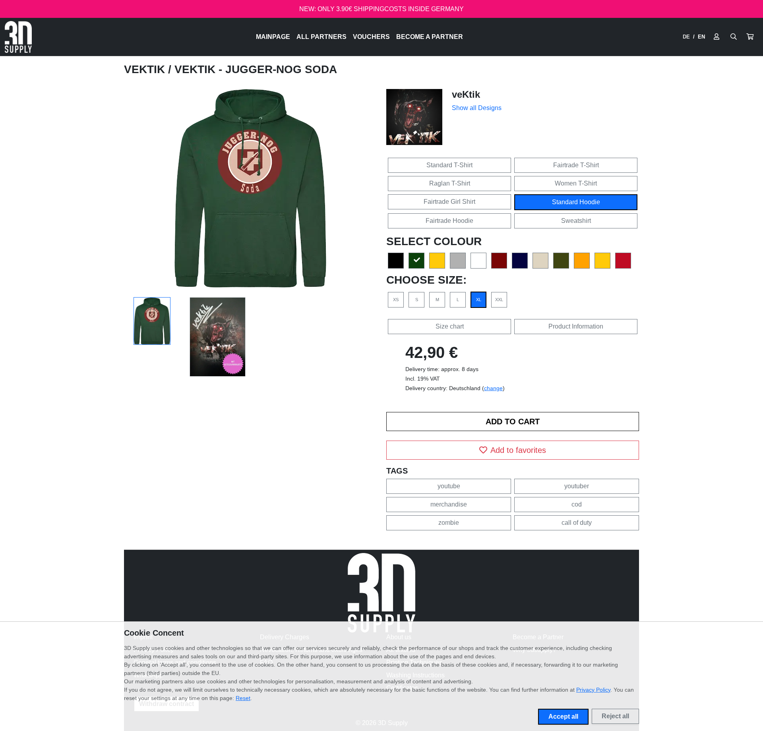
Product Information (575, 326)
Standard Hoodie (576, 202)
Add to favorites (518, 450)
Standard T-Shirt (449, 165)
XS (396, 299)
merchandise (448, 504)
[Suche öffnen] (734, 37)
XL (478, 299)
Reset (243, 698)
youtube (449, 486)
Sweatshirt (576, 220)
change (493, 388)
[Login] (716, 37)
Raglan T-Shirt (449, 183)
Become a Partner (429, 36)
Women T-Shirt (576, 183)
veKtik (146, 69)
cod (576, 504)
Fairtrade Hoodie (449, 220)
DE (686, 37)
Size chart (450, 326)
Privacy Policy (593, 690)
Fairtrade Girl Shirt (449, 201)
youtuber (576, 486)
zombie (448, 522)
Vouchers (371, 36)
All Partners (321, 36)
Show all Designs (477, 107)
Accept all (563, 716)
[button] (750, 37)
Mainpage (273, 36)
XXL (499, 299)
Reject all (615, 716)
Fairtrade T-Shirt (576, 165)
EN (701, 37)
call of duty (577, 522)
